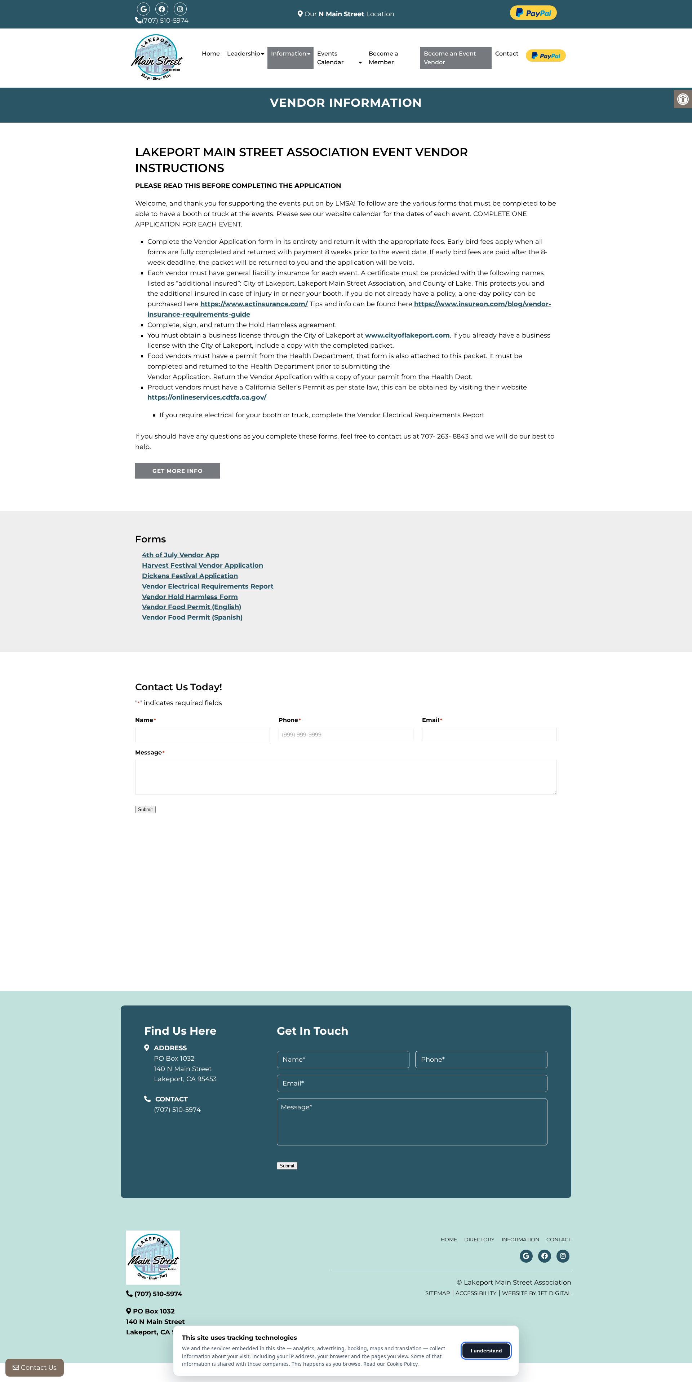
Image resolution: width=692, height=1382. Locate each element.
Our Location (348, 14)
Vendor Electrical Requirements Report (208, 586)
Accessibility (476, 1293)
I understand (486, 1351)
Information (288, 53)
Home (211, 53)
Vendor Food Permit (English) (191, 607)
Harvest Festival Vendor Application (202, 565)
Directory (479, 1239)
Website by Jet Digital (536, 1293)
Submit (145, 809)
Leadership (243, 53)
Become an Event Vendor (450, 58)
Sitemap (437, 1293)
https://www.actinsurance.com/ (254, 304)
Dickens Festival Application (190, 576)
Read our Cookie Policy (390, 1363)
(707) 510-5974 (165, 21)
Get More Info (177, 470)
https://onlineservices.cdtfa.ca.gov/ (206, 397)
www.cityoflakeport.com (407, 335)
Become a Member (383, 58)
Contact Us (38, 1368)
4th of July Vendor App (180, 555)
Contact (507, 53)
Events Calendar (330, 58)
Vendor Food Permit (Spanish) (192, 617)
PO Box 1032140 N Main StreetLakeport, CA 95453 (185, 1069)
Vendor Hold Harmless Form (190, 597)
